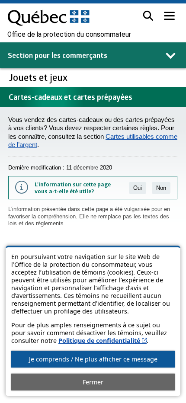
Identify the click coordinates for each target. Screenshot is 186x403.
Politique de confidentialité (102, 340)
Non (161, 188)
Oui (137, 188)
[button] (148, 16)
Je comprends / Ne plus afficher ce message (93, 359)
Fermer (93, 382)
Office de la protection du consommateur (69, 34)
